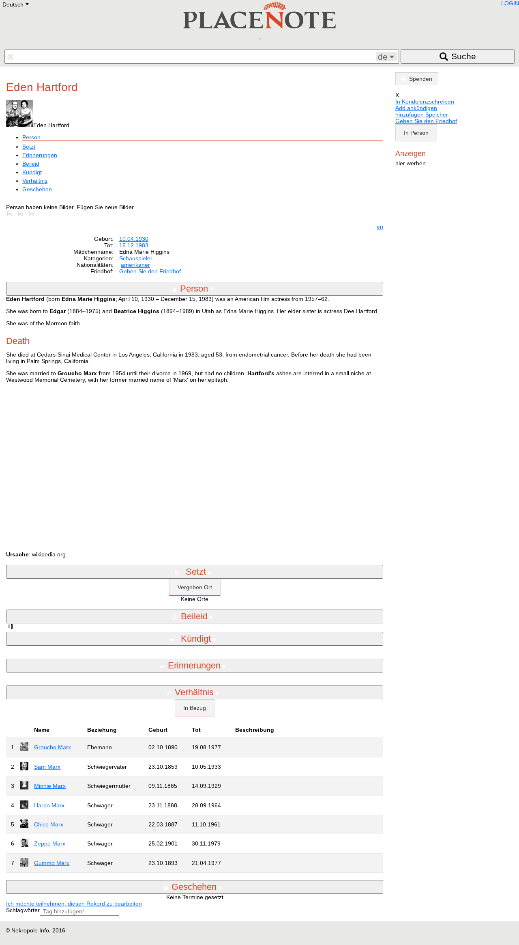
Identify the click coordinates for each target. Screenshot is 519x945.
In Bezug (194, 708)
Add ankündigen (416, 108)
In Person (416, 133)
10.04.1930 (133, 239)
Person (31, 137)
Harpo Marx (49, 805)
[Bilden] (11, 213)
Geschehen (37, 189)
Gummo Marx (51, 863)
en (380, 226)
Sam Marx (47, 766)
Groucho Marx (52, 747)
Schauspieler (135, 258)
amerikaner (135, 265)
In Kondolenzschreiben (424, 101)
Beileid (30, 163)
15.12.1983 (133, 245)
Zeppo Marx (49, 843)
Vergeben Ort (195, 587)
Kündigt (32, 172)
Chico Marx (48, 824)
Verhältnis (34, 180)
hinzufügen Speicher (421, 114)
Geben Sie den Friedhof (150, 271)
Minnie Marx (50, 786)
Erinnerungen (39, 155)
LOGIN (510, 3)
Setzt (28, 146)
